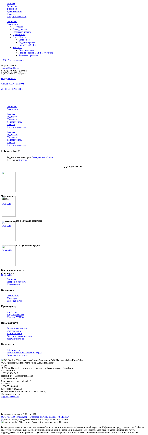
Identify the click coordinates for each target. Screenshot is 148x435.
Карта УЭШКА (14, 333)
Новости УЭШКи (27, 45)
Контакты (17, 47)
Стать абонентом (16, 60)
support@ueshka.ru (10, 68)
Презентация (19, 34)
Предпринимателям (16, 16)
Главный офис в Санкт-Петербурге (35, 52)
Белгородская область (42, 157)
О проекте (12, 21)
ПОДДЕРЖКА (8, 78)
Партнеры (18, 26)
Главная (11, 3)
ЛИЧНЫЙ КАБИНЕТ (12, 89)
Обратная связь (26, 50)
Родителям (12, 6)
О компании (13, 24)
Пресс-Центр (19, 37)
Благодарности (20, 29)
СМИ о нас (23, 39)
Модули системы (15, 338)
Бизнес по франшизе (17, 328)
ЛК (4, 60)
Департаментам (14, 11)
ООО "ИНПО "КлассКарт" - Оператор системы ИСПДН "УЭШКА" (35, 417)
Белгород (22, 160)
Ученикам (12, 9)
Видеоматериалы (26, 42)
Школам (11, 14)
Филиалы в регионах (28, 55)
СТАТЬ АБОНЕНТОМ (12, 83)
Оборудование (14, 331)
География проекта (22, 32)
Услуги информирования (19, 336)
